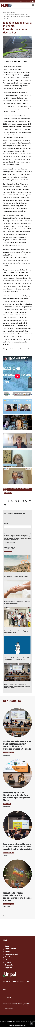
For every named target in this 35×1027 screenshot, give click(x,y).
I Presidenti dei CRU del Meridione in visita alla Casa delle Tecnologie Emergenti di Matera (16, 796)
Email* (4, 989)
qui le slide (11, 124)
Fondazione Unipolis (11, 954)
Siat (6, 959)
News (8, 12)
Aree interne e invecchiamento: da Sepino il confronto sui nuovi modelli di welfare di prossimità (17, 846)
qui (25, 211)
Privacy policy (24, 1021)
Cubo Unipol (9, 957)
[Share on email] (5, 504)
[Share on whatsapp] (22, 501)
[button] (21, 1)
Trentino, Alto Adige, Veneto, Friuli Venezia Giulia (16, 14)
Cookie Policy (31, 1021)
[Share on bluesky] (26, 501)
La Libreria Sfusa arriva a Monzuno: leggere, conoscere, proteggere (16, 631)
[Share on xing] (30, 501)
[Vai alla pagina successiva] (30, 915)
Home (4, 12)
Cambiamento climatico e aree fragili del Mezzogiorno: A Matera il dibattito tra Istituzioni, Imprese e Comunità (17, 686)
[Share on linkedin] (19, 501)
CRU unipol (6, 61)
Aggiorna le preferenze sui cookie (17, 1025)
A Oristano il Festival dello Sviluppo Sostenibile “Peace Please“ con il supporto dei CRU (16, 658)
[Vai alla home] (7, 5)
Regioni (13, 12)
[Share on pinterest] (15, 501)
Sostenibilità (8, 493)
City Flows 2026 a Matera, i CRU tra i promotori (16, 576)
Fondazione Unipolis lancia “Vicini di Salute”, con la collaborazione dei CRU (17, 602)
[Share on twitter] (8, 501)
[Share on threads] (12, 501)
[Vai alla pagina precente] (4, 915)
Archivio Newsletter (10, 542)
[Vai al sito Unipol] (9, 974)
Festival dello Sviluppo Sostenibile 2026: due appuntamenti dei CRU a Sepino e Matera (17, 896)
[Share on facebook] (5, 501)
